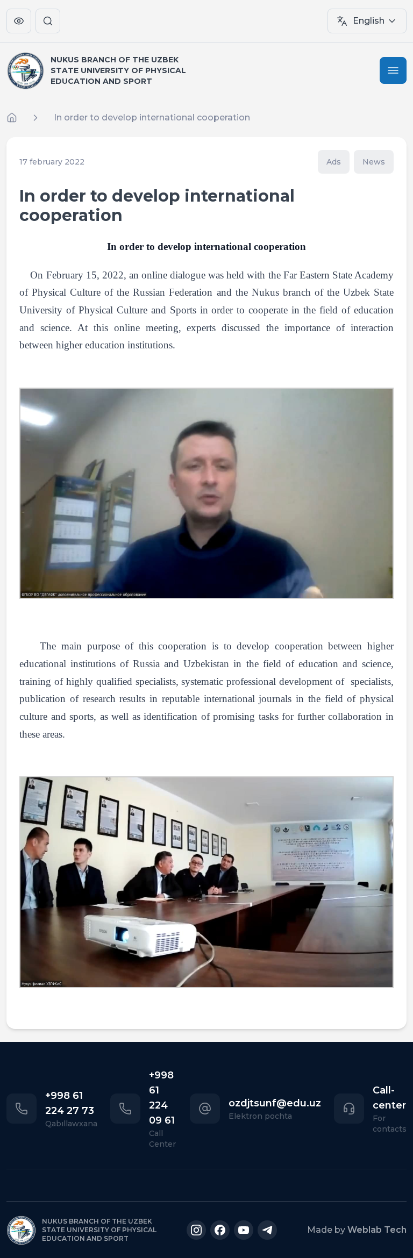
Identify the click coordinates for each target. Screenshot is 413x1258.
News (373, 162)
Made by (357, 1230)
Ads (333, 162)
